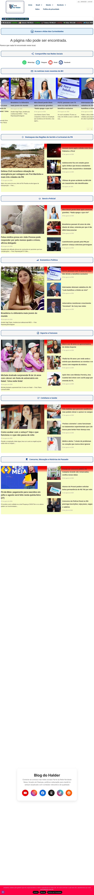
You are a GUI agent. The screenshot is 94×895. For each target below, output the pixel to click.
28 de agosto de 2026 (6, 108)
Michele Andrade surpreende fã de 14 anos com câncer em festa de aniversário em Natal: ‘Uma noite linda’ (21, 378)
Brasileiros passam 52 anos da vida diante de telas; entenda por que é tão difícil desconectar (77, 227)
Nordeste (60, 5)
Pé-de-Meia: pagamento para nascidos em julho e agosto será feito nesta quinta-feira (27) (21, 495)
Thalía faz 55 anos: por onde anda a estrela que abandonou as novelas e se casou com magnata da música (77, 361)
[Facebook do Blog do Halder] (42, 793)
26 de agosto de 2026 (68, 367)
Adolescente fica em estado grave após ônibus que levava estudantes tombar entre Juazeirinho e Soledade (76, 166)
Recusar (43, 892)
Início (30, 5)
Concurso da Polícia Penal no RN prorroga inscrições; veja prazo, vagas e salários (77, 504)
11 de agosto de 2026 (68, 492)
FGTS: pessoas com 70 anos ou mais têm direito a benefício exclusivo (58, 105)
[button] (29, 62)
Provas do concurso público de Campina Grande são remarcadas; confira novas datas (75, 472)
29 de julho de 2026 (67, 510)
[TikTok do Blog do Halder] (60, 793)
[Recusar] (91, 890)
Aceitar (36, 892)
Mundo (48, 5)
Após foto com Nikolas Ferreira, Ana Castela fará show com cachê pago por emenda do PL (77, 378)
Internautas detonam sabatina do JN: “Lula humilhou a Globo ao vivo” (81, 105)
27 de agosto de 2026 (6, 180)
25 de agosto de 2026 (68, 172)
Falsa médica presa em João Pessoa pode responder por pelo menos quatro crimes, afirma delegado (21, 240)
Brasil (38, 5)
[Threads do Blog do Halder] (51, 793)
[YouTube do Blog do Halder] (25, 793)
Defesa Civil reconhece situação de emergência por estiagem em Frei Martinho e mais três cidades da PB (22, 174)
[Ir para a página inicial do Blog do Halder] (15, 7)
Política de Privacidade (54, 892)
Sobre (37, 9)
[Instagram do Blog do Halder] (34, 793)
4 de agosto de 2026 (67, 186)
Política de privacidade (51, 9)
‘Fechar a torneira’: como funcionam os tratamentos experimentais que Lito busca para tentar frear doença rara (77, 426)
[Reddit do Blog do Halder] (69, 793)
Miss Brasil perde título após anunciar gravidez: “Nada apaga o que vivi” (33, 105)
